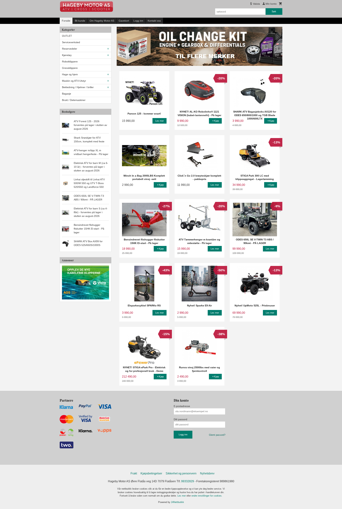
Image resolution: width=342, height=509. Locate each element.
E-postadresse (182, 406)
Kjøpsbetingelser (151, 473)
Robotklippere (70, 61)
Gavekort (124, 20)
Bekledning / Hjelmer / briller (78, 87)
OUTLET (67, 35)
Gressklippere (70, 68)
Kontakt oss (154, 20)
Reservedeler (69, 48)
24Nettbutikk (177, 502)
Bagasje (66, 93)
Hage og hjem (70, 74)
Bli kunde (80, 20)
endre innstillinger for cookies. (206, 495)
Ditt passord (180, 419)
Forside (66, 20)
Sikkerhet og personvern (181, 473)
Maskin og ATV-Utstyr (74, 80)
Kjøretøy (67, 55)
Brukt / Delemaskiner (74, 100)
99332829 (187, 481)
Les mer (181, 495)
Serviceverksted (71, 42)
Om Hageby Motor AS (102, 20)
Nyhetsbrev (207, 473)
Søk (274, 11)
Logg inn (138, 20)
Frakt (134, 473)
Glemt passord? (217, 435)
